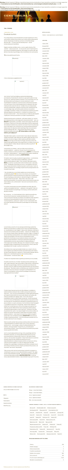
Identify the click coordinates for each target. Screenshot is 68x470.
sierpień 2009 (45, 297)
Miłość (41, 422)
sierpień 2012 (45, 208)
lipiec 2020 (44, 56)
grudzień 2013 (45, 171)
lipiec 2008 (44, 329)
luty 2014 (44, 166)
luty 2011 (44, 253)
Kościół (42, 419)
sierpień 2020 (45, 53)
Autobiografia (34, 410)
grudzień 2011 (45, 228)
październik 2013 (46, 176)
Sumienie (41, 431)
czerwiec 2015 (45, 132)
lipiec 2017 (44, 90)
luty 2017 (44, 102)
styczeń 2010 (45, 285)
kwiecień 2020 (45, 63)
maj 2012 (44, 216)
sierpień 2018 (45, 68)
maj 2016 (44, 110)
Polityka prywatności (8, 466)
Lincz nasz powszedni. (37, 400)
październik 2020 (46, 48)
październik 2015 (46, 125)
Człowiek (53, 412)
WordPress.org (7, 405)
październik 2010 (46, 263)
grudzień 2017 (45, 83)
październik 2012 (46, 203)
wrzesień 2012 (45, 206)
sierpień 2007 (45, 356)
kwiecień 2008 (45, 337)
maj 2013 (44, 186)
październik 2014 (46, 147)
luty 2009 (44, 312)
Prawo (46, 426)
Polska (59, 424)
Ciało (32, 412)
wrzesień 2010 (45, 265)
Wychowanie (41, 434)
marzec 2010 (45, 280)
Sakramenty (50, 429)
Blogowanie (43, 410)
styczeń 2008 (45, 344)
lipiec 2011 (44, 240)
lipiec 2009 (44, 300)
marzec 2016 (45, 115)
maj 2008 (44, 334)
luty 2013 (44, 194)
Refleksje (53, 426)
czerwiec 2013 (45, 184)
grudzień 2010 (45, 258)
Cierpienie (39, 412)
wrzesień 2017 (45, 88)
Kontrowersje (34, 419)
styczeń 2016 (45, 120)
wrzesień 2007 (45, 354)
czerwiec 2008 (45, 332)
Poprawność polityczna (36, 426)
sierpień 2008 (45, 327)
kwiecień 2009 (45, 307)
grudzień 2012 (45, 199)
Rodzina (42, 429)
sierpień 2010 (45, 268)
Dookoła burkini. (10, 34)
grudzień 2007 (45, 346)
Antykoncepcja (51, 407)
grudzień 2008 (45, 317)
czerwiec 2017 (45, 92)
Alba (30, 400)
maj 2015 (44, 134)
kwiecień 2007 (45, 366)
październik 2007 (46, 351)
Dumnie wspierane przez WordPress (22, 466)
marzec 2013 (45, 191)
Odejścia (45, 424)
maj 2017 (44, 95)
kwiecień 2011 (45, 248)
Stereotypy (33, 431)
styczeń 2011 (45, 255)
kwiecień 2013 (45, 189)
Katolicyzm (46, 417)
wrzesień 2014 (45, 149)
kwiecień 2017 (45, 97)
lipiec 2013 (44, 181)
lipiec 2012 (44, 211)
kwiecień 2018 (45, 73)
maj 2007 (44, 364)
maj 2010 (44, 275)
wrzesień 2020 (45, 51)
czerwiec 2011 (45, 243)
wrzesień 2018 (45, 65)
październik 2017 (46, 85)
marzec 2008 (45, 339)
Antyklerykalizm (41, 407)
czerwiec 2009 (45, 302)
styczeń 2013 (45, 196)
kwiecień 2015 (45, 137)
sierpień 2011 (45, 238)
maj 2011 (44, 245)
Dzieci (32, 415)
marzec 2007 (45, 369)
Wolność (33, 434)
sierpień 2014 (45, 152)
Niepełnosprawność (35, 424)
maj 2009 (44, 305)
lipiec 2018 (44, 70)
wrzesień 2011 (45, 236)
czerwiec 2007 (45, 361)
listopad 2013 (45, 174)
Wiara (56, 431)
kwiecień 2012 (45, 218)
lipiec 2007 (44, 359)
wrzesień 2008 (45, 324)
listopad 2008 (45, 319)
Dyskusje (60, 412)
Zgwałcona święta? (37, 395)
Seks (58, 429)
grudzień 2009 (45, 287)
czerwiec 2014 (45, 157)
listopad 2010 (45, 260)
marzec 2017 (45, 100)
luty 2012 (44, 223)
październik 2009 (46, 292)
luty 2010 (44, 282)
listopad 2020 (45, 46)
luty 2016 (44, 117)
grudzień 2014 (45, 144)
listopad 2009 (45, 290)
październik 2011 (46, 233)
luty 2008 (44, 342)
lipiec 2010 (44, 270)
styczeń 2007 (45, 374)
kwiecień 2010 (45, 277)
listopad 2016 (45, 105)
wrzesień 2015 (45, 127)
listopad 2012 (45, 201)
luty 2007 (44, 371)
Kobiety (53, 417)
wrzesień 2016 (45, 107)
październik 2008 (46, 322)
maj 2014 (44, 159)
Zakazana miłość (51, 434)
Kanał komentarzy (8, 403)
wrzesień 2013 (45, 179)
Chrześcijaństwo (53, 410)
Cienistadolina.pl (18, 15)
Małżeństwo (33, 422)
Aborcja (32, 407)
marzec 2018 (45, 75)
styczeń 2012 (45, 226)
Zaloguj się (6, 398)
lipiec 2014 (44, 154)
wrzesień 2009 (45, 295)
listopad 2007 (45, 349)
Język (32, 417)
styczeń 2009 (45, 314)
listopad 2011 (45, 231)
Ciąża (46, 412)
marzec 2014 (45, 164)
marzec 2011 (45, 250)
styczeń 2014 (45, 169)
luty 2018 (44, 78)
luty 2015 (44, 142)
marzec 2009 (45, 309)
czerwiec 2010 (45, 273)
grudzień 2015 (45, 122)
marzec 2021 (45, 43)
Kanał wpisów (7, 400)
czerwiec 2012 (45, 213)
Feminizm (46, 415)
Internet (60, 415)
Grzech (53, 415)
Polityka (52, 424)
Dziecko (39, 415)
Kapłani (38, 417)
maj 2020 (44, 60)
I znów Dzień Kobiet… (38, 390)
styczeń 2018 (45, 80)
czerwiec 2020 (45, 58)
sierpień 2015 (45, 129)
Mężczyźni (49, 422)
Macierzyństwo (50, 419)
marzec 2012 (45, 221)
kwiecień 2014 (45, 162)
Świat (60, 434)
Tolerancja (49, 431)
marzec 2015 (45, 139)
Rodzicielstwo (34, 429)
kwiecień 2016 (45, 112)
